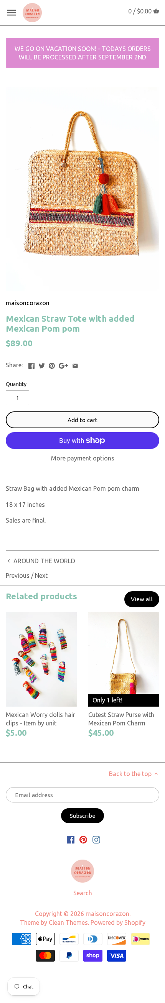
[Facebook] (70, 839)
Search (82, 893)
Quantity (16, 384)
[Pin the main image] (52, 364)
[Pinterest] (83, 839)
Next (41, 575)
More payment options (82, 458)
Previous (18, 575)
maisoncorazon (28, 302)
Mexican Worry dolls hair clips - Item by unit (40, 719)
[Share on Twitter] (42, 364)
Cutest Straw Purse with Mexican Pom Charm (121, 719)
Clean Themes (68, 922)
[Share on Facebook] (31, 364)
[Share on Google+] (63, 364)
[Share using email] (75, 364)
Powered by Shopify (118, 922)
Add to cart (82, 420)
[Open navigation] (11, 12)
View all (142, 599)
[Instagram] (96, 839)
